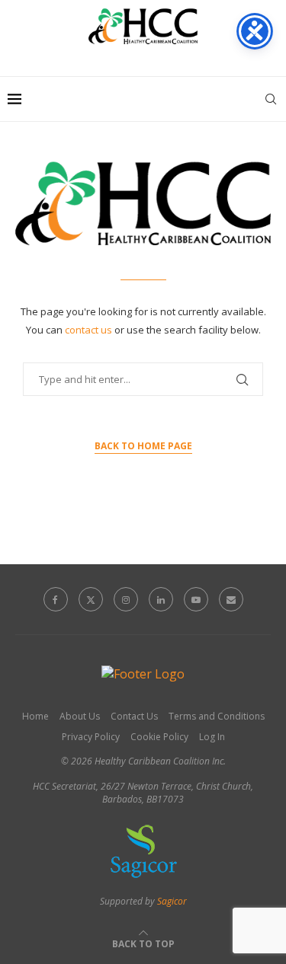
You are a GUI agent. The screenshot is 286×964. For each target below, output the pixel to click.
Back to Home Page (143, 445)
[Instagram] (126, 599)
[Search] (270, 99)
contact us (89, 330)
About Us (79, 716)
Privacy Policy (91, 736)
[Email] (231, 599)
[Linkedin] (161, 599)
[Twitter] (91, 599)
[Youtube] (196, 599)
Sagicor (172, 901)
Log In (212, 736)
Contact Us (134, 716)
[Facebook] (55, 599)
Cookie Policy (159, 736)
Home (35, 716)
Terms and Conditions (217, 716)
